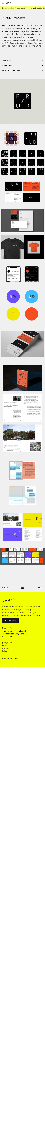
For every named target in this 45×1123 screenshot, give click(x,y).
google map (7, 642)
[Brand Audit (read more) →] (22, 8)
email (4, 645)
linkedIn (5, 651)
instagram (6, 648)
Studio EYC (6, 3)
